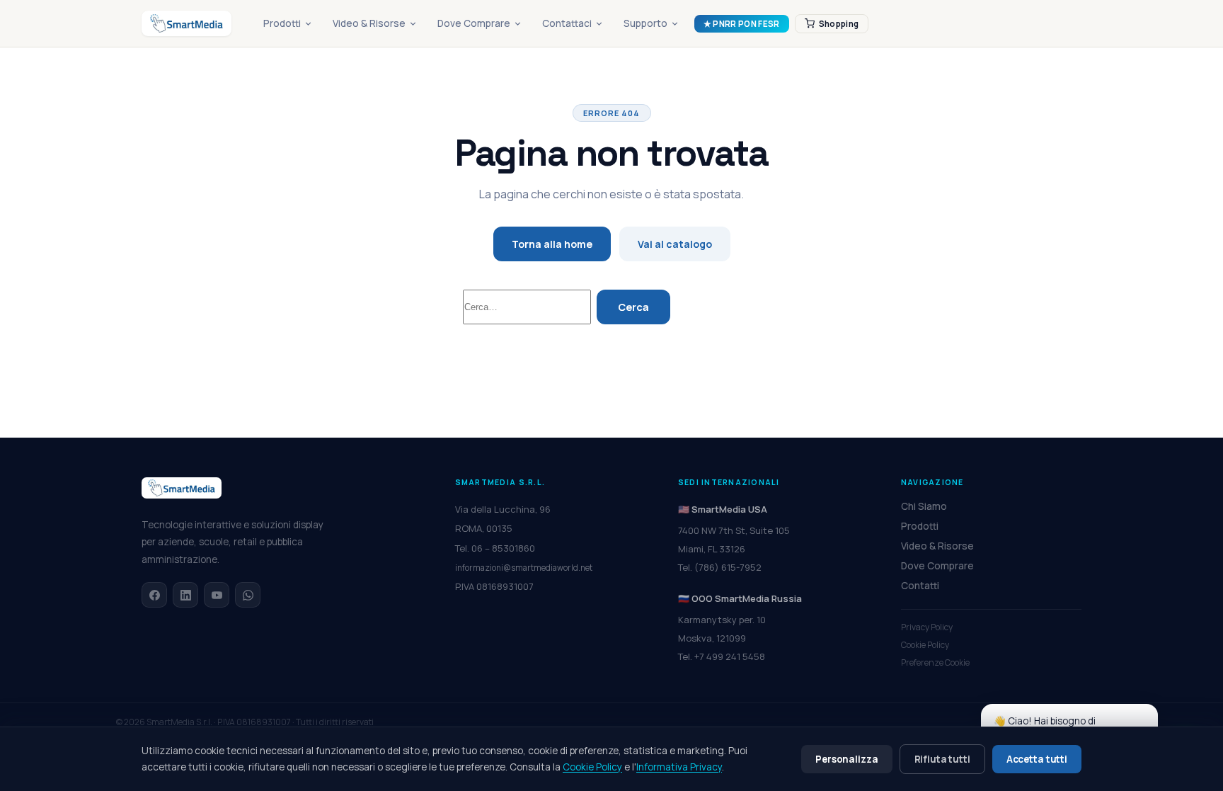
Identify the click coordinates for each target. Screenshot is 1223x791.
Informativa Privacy (679, 767)
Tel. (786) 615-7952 (720, 567)
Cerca (633, 307)
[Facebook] (154, 595)
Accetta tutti (1036, 759)
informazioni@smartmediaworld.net (523, 567)
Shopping (839, 23)
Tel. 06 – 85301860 (495, 548)
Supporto (645, 23)
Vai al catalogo (675, 244)
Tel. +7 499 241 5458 (721, 656)
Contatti (920, 585)
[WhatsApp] (247, 595)
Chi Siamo (924, 506)
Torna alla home (552, 244)
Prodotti (282, 23)
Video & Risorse (369, 23)
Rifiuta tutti (942, 759)
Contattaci (567, 23)
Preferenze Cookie (935, 662)
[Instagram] (216, 595)
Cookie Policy (925, 645)
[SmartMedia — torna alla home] (186, 23)
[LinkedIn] (185, 595)
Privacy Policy (927, 627)
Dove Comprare (473, 23)
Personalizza (846, 759)
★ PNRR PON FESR (742, 23)
